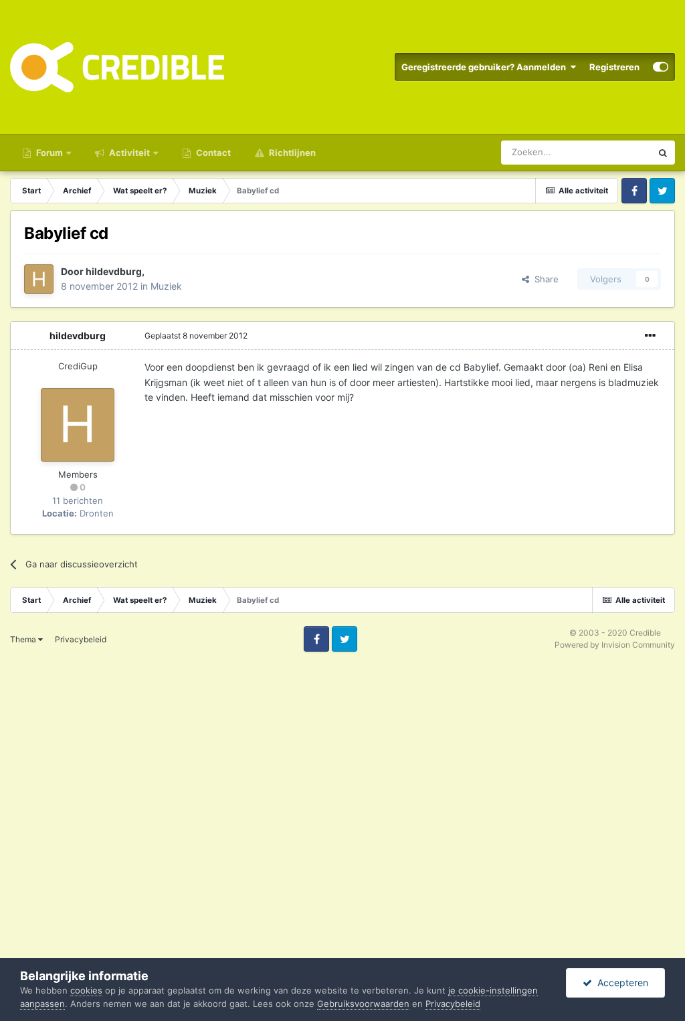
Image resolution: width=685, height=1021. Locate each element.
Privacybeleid (80, 639)
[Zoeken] (663, 153)
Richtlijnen (291, 152)
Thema (24, 639)
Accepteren (620, 982)
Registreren (614, 67)
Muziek (166, 286)
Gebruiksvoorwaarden (363, 1003)
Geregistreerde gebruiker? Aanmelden (485, 67)
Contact (212, 152)
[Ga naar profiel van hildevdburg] (39, 279)
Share (544, 279)
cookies (86, 990)
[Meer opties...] (650, 336)
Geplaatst (196, 336)
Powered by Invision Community (615, 645)
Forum (48, 152)
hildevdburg (114, 271)
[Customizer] (660, 67)
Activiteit (128, 152)
